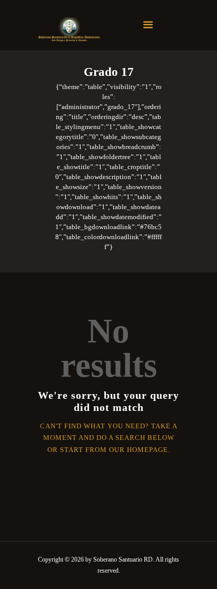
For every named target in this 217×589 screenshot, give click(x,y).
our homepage (138, 450)
